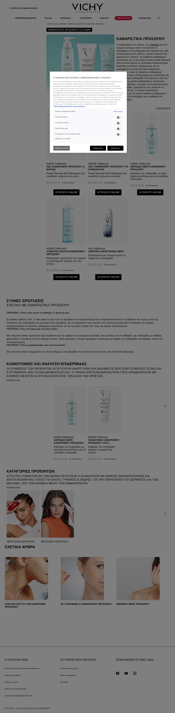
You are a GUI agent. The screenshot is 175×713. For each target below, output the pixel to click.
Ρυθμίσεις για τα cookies (63, 138)
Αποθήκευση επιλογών (62, 148)
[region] (88, 112)
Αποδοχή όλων (115, 148)
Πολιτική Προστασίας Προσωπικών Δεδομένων (69, 106)
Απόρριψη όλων (98, 148)
